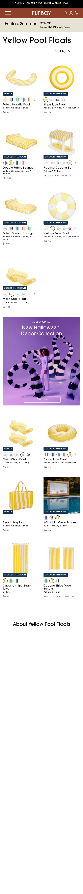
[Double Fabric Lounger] (5, 162)
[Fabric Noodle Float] (5, 99)
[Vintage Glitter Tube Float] (69, 228)
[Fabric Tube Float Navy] (52, 454)
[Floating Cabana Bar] (46, 162)
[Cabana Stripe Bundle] (46, 580)
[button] (65, 13)
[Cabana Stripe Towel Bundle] (51, 580)
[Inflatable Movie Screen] (46, 517)
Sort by (60, 51)
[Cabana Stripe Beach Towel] (5, 580)
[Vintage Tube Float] (46, 228)
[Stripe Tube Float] (46, 99)
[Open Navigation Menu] (8, 13)
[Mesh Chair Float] (5, 294)
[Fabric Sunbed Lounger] (5, 228)
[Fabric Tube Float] (46, 454)
